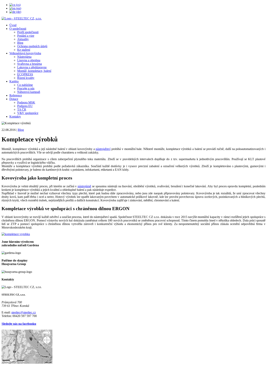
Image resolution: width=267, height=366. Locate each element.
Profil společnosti (28, 32)
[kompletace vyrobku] (16, 234)
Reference (15, 95)
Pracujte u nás (25, 88)
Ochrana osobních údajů (32, 46)
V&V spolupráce (27, 113)
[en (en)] (15, 8)
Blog (20, 42)
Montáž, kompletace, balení (34, 70)
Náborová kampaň (28, 92)
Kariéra (14, 81)
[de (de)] (15, 11)
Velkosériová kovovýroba (25, 53)
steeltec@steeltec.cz (23, 312)
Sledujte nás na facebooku (19, 323)
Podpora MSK (26, 102)
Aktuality (23, 39)
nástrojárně (84, 186)
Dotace (13, 99)
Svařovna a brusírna (29, 63)
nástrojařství (103, 149)
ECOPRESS (25, 74)
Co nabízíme (25, 85)
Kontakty (15, 116)
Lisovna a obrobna (28, 60)
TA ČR (21, 109)
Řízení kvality (25, 77)
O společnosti (17, 28)
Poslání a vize (25, 35)
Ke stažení (23, 49)
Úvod (12, 25)
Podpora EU (25, 106)
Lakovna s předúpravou (32, 67)
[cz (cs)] (15, 4)
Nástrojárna (24, 56)
